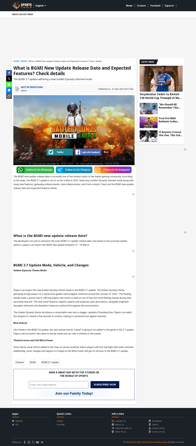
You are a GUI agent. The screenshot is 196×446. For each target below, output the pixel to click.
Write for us (120, 431)
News (129, 5)
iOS (17, 424)
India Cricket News (22, 14)
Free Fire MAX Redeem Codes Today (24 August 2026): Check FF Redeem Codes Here (169, 120)
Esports (169, 5)
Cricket (141, 5)
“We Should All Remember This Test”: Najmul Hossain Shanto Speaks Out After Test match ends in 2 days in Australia (171, 106)
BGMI (33, 362)
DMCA (155, 424)
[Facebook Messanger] (9, 89)
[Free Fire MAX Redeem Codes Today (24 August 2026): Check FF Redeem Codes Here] (149, 122)
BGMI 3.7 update (50, 362)
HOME (16, 61)
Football (155, 5)
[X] (9, 78)
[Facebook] (9, 72)
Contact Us (120, 420)
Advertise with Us (123, 428)
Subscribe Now (105, 384)
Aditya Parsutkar (32, 87)
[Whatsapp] (9, 84)
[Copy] (9, 96)
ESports (20, 362)
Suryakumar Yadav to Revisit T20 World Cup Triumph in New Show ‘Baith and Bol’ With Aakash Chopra (161, 96)
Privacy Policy (158, 428)
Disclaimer (157, 420)
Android (19, 420)
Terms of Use (158, 431)
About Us (119, 424)
